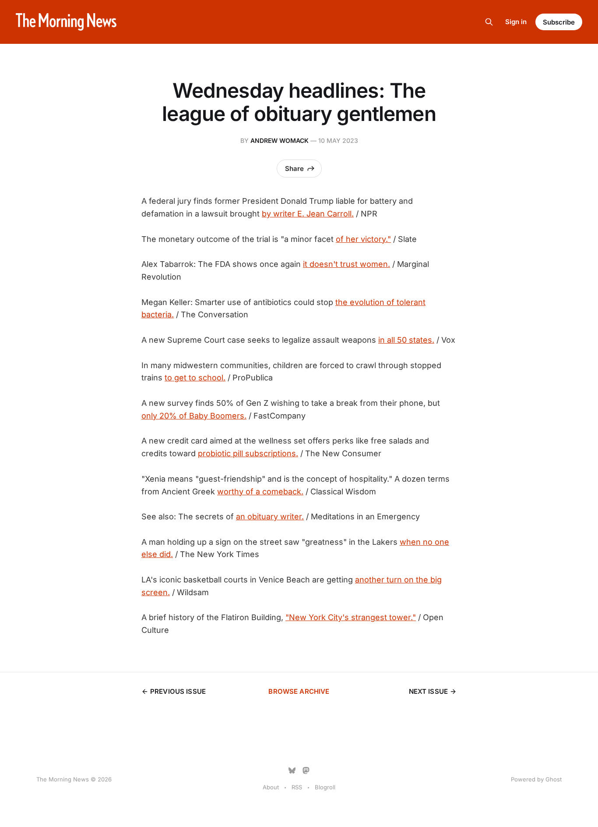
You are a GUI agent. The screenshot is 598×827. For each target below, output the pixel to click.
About (271, 787)
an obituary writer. (270, 516)
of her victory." (363, 239)
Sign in (516, 22)
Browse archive (298, 691)
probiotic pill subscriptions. (248, 453)
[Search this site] (489, 21)
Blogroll (325, 787)
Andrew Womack (279, 140)
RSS (297, 787)
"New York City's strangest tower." (350, 617)
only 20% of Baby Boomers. (193, 415)
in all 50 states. (406, 339)
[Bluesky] (291, 770)
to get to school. (195, 377)
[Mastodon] (306, 770)
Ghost (553, 779)
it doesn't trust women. (346, 264)
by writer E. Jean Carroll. (308, 213)
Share (294, 168)
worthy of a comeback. (260, 491)
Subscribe (559, 22)
